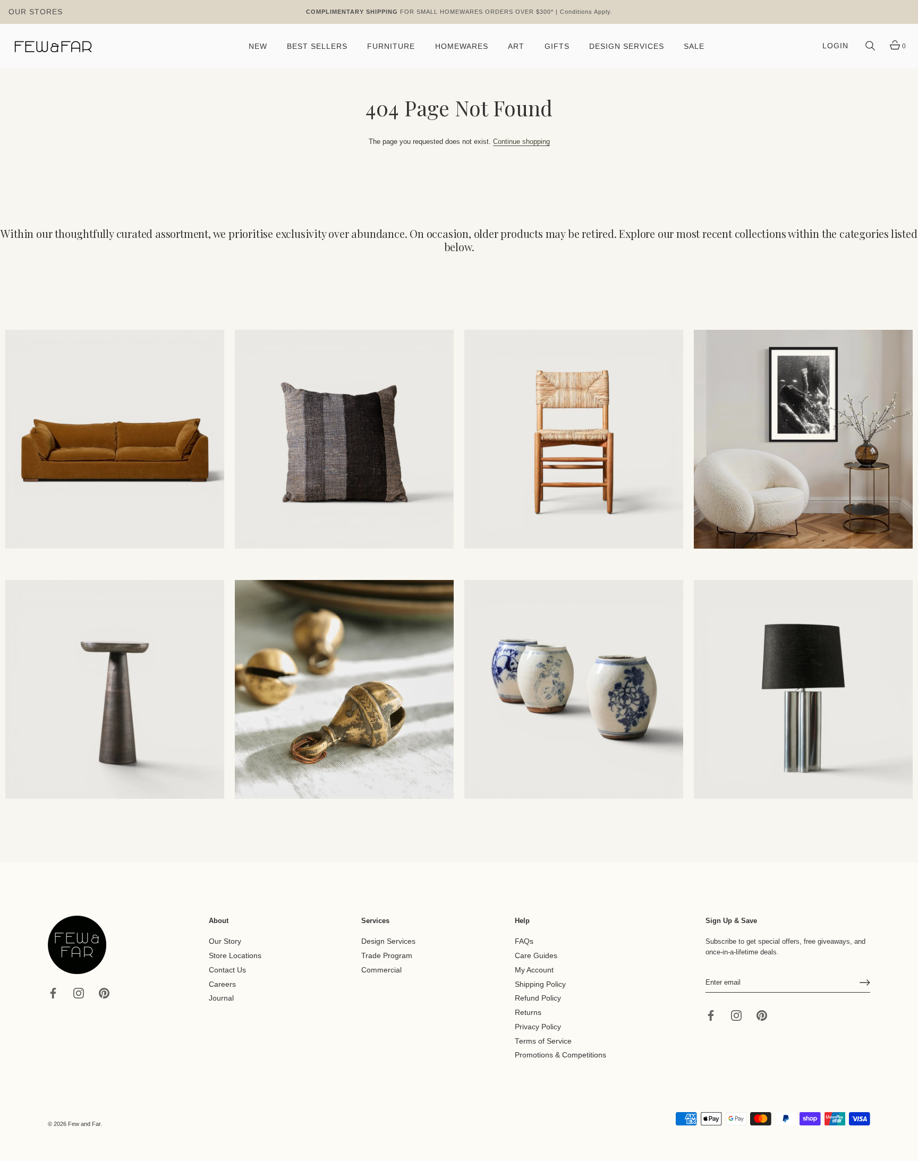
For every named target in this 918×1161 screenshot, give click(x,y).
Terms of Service (543, 1041)
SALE (694, 46)
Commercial (381, 970)
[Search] (870, 46)
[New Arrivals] (344, 439)
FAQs (524, 941)
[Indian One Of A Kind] (344, 689)
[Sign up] (865, 982)
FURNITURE (391, 46)
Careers (222, 984)
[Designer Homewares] (803, 439)
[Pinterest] (104, 992)
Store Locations (235, 956)
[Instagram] (78, 992)
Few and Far (84, 1124)
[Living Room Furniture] (114, 689)
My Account (534, 970)
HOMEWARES (461, 46)
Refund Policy (538, 998)
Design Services (388, 941)
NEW (258, 46)
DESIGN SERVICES (626, 46)
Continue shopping (521, 142)
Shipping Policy (540, 984)
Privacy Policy (538, 1027)
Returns (528, 1013)
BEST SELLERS (317, 46)
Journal (221, 998)
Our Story (225, 941)
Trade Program (386, 956)
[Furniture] (573, 439)
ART (516, 46)
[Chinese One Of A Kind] (573, 689)
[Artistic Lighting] (803, 689)
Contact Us (227, 970)
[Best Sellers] (114, 439)
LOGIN (835, 46)
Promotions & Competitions (560, 1055)
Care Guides (536, 956)
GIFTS (557, 46)
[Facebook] (53, 992)
